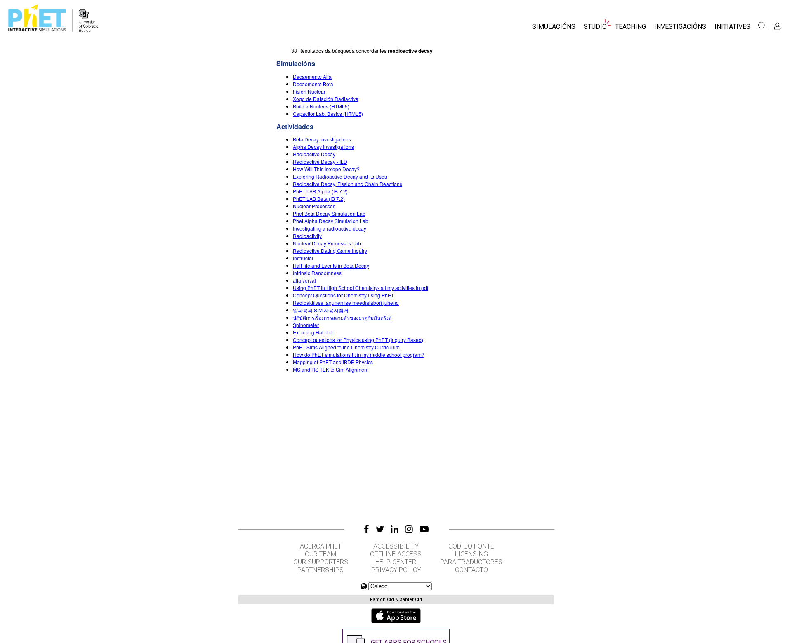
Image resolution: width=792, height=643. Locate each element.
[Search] (762, 26)
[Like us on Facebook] (366, 529)
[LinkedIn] (394, 529)
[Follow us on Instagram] (409, 529)
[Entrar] (777, 26)
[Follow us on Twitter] (380, 529)
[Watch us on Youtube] (424, 529)
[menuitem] (554, 29)
